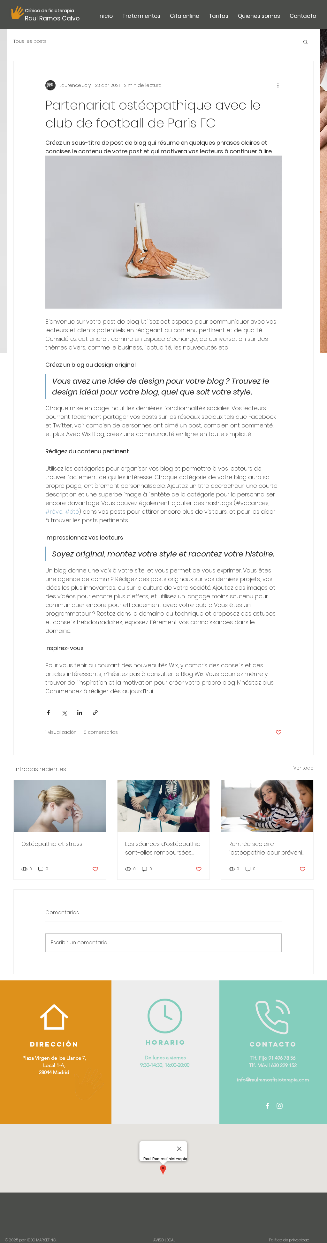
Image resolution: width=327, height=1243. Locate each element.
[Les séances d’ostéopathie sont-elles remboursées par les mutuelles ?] (164, 806)
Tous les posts (30, 41)
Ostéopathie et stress (51, 844)
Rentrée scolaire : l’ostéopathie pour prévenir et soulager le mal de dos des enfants (266, 848)
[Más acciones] (278, 85)
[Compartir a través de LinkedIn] (80, 713)
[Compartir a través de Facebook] (48, 713)
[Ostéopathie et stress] (60, 806)
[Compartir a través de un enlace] (95, 713)
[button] (141, 16)
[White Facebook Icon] (267, 1106)
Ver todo (303, 768)
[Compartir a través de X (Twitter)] (64, 713)
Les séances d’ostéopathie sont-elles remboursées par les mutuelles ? (163, 848)
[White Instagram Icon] (280, 1106)
